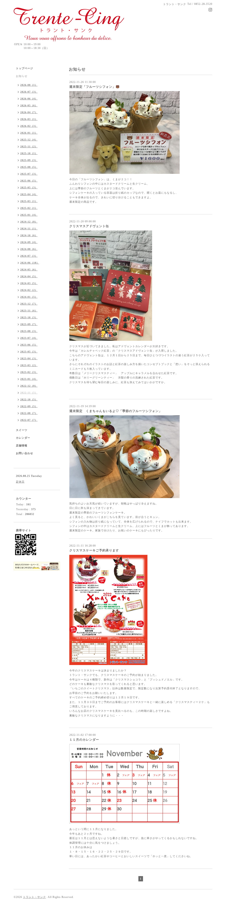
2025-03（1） (29, 201)
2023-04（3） (29, 358)
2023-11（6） (29, 310)
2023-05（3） (29, 351)
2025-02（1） (29, 208)
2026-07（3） (29, 91)
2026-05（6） (29, 105)
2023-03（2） (29, 365)
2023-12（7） (29, 303)
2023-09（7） (29, 324)
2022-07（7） (29, 420)
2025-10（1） (29, 153)
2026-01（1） (29, 132)
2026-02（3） (29, 126)
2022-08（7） (29, 413)
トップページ (24, 68)
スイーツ (21, 430)
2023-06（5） (29, 344)
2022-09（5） (29, 406)
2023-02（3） (29, 372)
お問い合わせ (24, 453)
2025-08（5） (29, 167)
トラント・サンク (34, 897)
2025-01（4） (29, 215)
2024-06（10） (29, 262)
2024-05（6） (29, 269)
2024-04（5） (29, 276)
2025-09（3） (29, 160)
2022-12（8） (29, 385)
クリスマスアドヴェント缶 (89, 226)
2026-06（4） (29, 98)
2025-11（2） (29, 146)
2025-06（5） (29, 180)
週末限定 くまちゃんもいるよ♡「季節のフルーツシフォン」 (115, 411)
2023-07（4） (29, 338)
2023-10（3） (29, 317)
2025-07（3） (29, 173)
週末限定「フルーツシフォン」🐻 (94, 86)
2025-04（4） (29, 194)
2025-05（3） (29, 187)
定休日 (20, 481)
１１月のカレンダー (84, 739)
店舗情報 (21, 445)
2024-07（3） (29, 256)
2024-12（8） (29, 221)
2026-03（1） (29, 119)
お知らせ (21, 76)
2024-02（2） (29, 290)
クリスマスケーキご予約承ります (94, 550)
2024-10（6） (29, 235)
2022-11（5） (29, 392)
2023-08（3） (29, 331)
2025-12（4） (29, 139)
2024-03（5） (29, 283)
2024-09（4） (29, 242)
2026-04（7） (29, 112)
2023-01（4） (29, 379)
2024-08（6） (29, 249)
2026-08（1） (29, 85)
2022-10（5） (29, 399)
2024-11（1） (29, 228)
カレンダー (23, 437)
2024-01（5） (29, 297)
